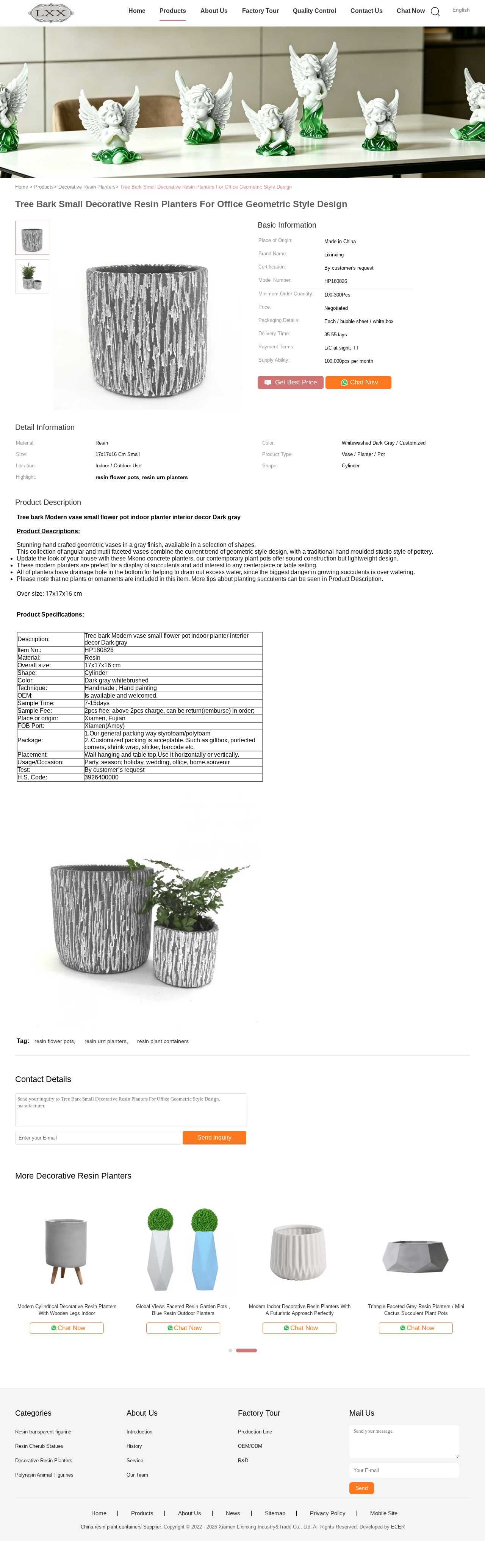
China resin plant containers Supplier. (122, 1527)
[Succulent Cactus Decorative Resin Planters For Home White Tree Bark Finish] (299, 1245)
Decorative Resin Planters (43, 1460)
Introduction (139, 1432)
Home (137, 11)
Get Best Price (295, 382)
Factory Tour (260, 11)
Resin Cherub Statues (39, 1446)
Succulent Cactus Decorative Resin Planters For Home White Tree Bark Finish (300, 1310)
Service (135, 1460)
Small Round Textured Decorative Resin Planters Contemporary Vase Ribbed (67, 1310)
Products (173, 11)
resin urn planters (105, 1041)
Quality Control (314, 11)
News (233, 1513)
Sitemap (275, 1513)
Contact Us (366, 11)
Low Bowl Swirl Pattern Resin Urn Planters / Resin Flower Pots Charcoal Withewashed (183, 1310)
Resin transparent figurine (43, 1432)
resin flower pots (54, 1041)
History (134, 1446)
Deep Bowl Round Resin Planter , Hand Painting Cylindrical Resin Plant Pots (416, 1310)
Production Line (255, 1432)
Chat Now (411, 11)
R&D (243, 1460)
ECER (398, 1527)
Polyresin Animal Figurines (44, 1475)
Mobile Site (383, 1513)
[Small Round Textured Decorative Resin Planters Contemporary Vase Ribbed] (67, 1245)
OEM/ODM (250, 1446)
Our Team (137, 1475)
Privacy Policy (328, 1513)
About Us (214, 11)
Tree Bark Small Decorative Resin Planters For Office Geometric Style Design (206, 187)
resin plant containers (163, 1041)
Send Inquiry (214, 1137)
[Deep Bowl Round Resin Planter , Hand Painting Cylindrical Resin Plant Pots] (416, 1245)
